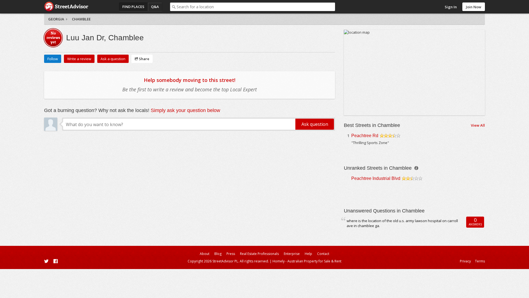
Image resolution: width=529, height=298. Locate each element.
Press (230, 253)
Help (308, 253)
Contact (323, 253)
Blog (218, 253)
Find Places (133, 6)
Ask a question (113, 58)
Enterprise (292, 253)
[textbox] (256, 6)
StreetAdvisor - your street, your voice (66, 7)
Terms (480, 261)
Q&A (155, 6)
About (204, 253)
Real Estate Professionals (259, 253)
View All (478, 125)
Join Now (473, 6)
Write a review (79, 58)
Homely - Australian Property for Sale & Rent (306, 261)
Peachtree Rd (364, 135)
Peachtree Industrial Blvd (375, 178)
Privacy (465, 261)
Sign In (451, 6)
